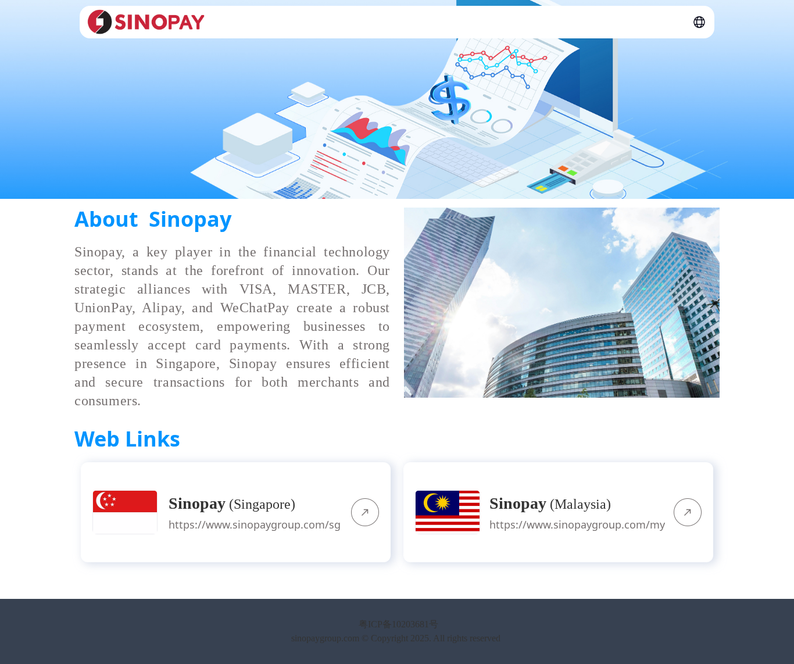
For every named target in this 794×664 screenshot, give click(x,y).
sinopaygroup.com (325, 638)
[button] (699, 22)
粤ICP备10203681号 (397, 624)
